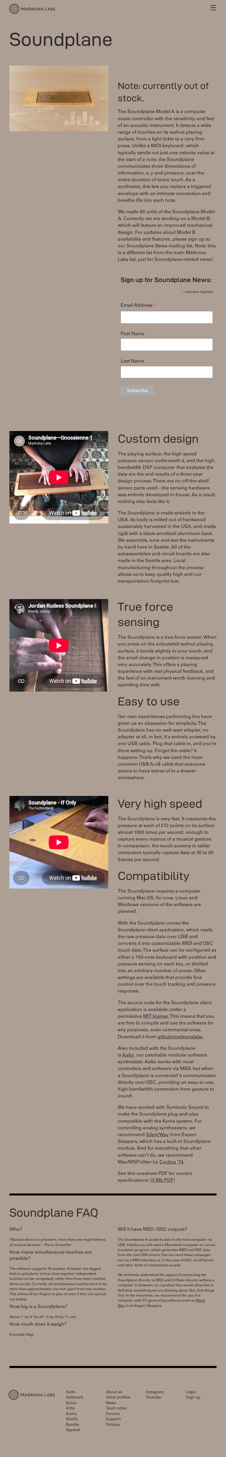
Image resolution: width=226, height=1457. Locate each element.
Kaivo (71, 1403)
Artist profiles (118, 1398)
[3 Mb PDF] (162, 1180)
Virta (70, 1409)
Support (113, 1419)
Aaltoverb (74, 1398)
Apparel (73, 1430)
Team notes (116, 1409)
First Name (132, 334)
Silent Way (157, 1135)
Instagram (155, 1392)
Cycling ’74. (172, 1162)
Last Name (132, 361)
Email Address (139, 306)
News (111, 1403)
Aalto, (128, 1055)
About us (114, 1392)
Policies (113, 1425)
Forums (112, 1414)
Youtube (153, 1398)
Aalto (70, 1392)
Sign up (193, 1398)
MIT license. (156, 1016)
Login (191, 1392)
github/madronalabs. (180, 1037)
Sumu (71, 1414)
